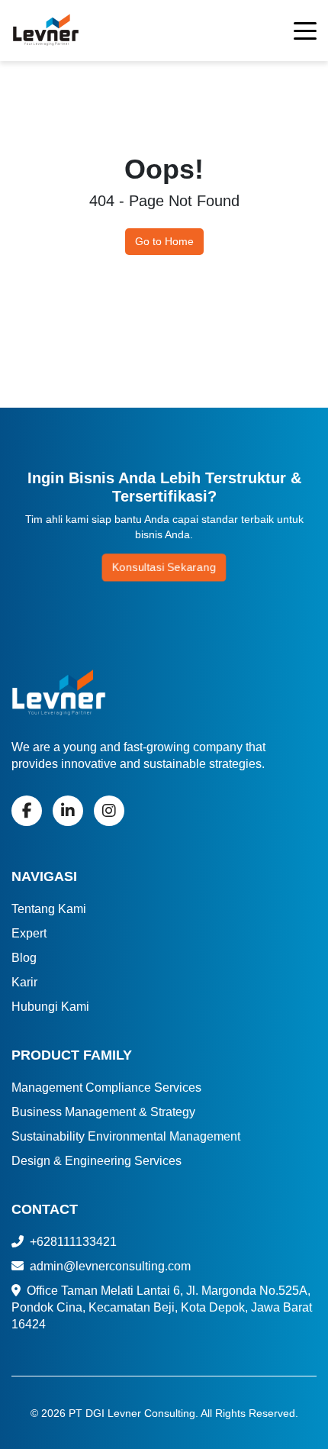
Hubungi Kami (50, 1006)
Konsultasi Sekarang (164, 566)
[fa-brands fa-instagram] (109, 810)
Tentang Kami (48, 908)
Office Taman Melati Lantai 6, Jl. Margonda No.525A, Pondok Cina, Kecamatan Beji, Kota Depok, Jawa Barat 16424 (161, 1307)
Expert (29, 933)
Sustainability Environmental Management (125, 1136)
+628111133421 (72, 1241)
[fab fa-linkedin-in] (68, 810)
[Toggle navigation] (305, 33)
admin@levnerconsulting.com (109, 1266)
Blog (24, 957)
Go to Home (164, 241)
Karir (24, 982)
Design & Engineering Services (96, 1160)
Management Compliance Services (106, 1087)
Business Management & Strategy (103, 1111)
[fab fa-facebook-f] (26, 810)
